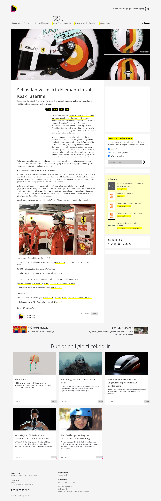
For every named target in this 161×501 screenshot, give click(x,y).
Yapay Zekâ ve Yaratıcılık (62, 23)
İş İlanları (146, 23)
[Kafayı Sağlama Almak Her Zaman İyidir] (80, 363)
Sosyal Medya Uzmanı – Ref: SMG (129, 213)
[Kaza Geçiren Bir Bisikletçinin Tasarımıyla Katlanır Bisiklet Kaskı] (34, 419)
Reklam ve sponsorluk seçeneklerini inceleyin (73, 491)
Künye (13, 482)
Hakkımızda (15, 480)
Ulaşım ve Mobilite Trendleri (85, 23)
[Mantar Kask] (34, 363)
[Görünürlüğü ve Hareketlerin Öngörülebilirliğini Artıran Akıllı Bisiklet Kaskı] (126, 363)
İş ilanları (112, 179)
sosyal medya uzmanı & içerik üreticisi (129, 228)
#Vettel (58, 298)
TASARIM (94, 313)
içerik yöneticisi (122, 189)
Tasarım (66, 482)
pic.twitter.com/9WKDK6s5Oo (80, 298)
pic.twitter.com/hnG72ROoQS (62, 283)
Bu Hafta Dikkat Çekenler (119, 153)
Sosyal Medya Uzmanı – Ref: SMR (129, 203)
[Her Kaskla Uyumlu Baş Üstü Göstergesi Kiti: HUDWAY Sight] (80, 419)
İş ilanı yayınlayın (63, 489)
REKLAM (100, 401)
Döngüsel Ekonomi (42, 23)
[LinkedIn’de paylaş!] (61, 109)
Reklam (60, 482)
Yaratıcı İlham (105, 23)
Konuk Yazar (31, 315)
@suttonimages (24, 283)
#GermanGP (60, 262)
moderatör (121, 196)
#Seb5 (47, 283)
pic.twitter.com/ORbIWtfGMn (43, 269)
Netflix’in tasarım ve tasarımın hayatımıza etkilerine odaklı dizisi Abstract (73, 116)
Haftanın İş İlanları (117, 156)
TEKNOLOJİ (100, 457)
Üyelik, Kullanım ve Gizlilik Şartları (22, 485)
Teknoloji (73, 482)
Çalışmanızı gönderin (65, 487)
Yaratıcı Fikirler (63, 475)
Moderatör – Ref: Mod (125, 194)
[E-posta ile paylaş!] (67, 109)
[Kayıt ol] (144, 162)
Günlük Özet (114, 149)
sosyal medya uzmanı (124, 206)
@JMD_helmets (24, 269)
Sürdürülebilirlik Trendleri (21, 23)
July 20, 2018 (56, 273)
